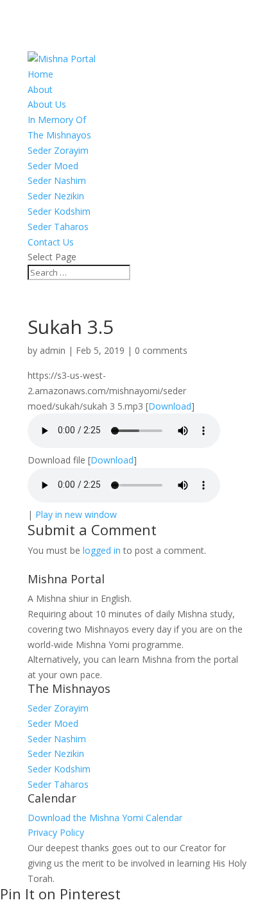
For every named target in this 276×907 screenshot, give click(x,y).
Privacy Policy (56, 832)
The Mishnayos (59, 135)
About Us (47, 104)
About (40, 89)
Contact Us (51, 242)
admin (52, 350)
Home (40, 74)
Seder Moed (53, 166)
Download (169, 406)
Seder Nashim (57, 180)
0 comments (161, 350)
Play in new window (76, 514)
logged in (102, 550)
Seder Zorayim (58, 150)
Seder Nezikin (56, 196)
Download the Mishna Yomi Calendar (105, 817)
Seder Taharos (58, 227)
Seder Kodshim (59, 211)
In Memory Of (57, 119)
